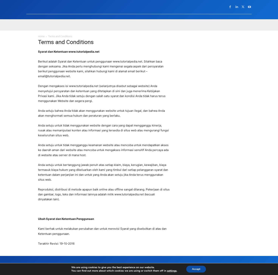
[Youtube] (249, 7)
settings (172, 271)
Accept (196, 269)
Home (41, 36)
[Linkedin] (236, 7)
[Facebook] (230, 7)
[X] (243, 7)
